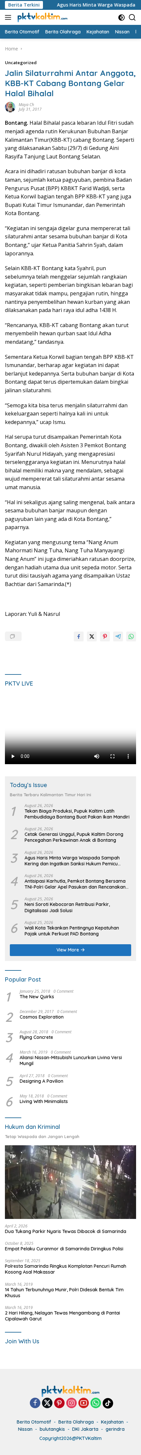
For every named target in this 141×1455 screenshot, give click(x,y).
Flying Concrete (36, 1037)
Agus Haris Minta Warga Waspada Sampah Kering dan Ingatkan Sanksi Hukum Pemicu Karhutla (72, 861)
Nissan (25, 1429)
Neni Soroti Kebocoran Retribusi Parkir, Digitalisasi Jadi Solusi (67, 907)
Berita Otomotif (34, 1422)
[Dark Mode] (121, 17)
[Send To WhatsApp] (131, 636)
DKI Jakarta (85, 1429)
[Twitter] (47, 1403)
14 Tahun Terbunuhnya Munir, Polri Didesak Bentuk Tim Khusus (64, 1292)
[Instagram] (71, 1403)
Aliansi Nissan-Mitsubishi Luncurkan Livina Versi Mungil (71, 1060)
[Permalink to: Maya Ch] (10, 106)
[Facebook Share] (79, 636)
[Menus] (9, 17)
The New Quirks (37, 997)
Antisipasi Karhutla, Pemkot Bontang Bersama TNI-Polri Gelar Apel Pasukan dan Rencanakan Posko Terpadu (75, 884)
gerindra (115, 1429)
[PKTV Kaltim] (41, 17)
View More (68, 950)
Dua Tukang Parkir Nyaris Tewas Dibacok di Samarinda (65, 1231)
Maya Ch (26, 104)
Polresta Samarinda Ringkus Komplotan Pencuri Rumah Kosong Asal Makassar (65, 1269)
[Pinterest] (59, 1403)
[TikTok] (108, 1403)
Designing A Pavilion (41, 1081)
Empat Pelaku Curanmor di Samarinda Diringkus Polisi (64, 1249)
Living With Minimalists (44, 1101)
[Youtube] (83, 1403)
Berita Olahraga (76, 1422)
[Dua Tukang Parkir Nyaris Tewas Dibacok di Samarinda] (70, 1182)
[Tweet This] (92, 636)
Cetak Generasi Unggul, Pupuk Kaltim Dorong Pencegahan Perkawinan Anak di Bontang (74, 837)
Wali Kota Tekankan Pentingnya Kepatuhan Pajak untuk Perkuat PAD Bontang (72, 931)
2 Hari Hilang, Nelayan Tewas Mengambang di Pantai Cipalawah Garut (62, 1316)
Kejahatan (112, 1422)
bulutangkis (52, 1429)
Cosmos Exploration (42, 1017)
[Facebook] (35, 1403)
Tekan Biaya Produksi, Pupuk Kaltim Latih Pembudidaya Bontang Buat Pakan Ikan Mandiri (77, 814)
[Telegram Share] (118, 636)
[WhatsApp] (96, 1403)
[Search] (132, 17)
